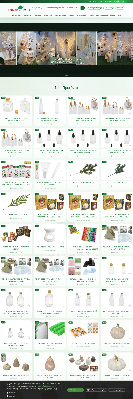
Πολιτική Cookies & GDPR (47, 386)
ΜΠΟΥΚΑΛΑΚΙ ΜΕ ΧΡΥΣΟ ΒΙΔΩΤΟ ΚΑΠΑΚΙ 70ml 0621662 (16, 120)
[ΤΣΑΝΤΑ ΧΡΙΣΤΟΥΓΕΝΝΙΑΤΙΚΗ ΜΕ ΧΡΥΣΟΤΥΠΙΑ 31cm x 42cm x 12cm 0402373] (117, 202)
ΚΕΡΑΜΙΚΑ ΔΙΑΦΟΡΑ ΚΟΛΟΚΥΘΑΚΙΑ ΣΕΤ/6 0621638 (83, 376)
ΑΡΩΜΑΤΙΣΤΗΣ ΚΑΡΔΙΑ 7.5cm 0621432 (50, 247)
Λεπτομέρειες (15, 113)
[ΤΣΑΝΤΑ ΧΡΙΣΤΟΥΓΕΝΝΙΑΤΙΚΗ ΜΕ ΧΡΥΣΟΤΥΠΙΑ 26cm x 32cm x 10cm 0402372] (83, 202)
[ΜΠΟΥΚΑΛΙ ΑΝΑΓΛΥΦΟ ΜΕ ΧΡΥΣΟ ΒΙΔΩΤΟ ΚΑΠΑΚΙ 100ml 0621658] (16, 298)
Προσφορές (27, 15)
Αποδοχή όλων (76, 390)
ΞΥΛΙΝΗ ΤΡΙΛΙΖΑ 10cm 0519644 (83, 343)
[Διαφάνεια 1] (66, 75)
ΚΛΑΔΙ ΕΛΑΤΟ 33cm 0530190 (16, 215)
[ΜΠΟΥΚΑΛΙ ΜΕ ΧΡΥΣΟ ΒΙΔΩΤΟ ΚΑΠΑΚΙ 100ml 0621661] (117, 298)
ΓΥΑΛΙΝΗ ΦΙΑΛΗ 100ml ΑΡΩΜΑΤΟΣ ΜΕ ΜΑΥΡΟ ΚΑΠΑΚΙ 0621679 (117, 152)
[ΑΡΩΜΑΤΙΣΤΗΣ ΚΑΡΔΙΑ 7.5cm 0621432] (50, 234)
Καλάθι (121, 8)
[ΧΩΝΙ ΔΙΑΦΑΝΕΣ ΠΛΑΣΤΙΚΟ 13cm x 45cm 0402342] (50, 170)
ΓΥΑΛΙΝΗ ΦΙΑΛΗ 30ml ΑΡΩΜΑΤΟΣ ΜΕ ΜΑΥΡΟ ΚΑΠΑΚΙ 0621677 (50, 152)
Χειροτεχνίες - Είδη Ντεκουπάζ (55, 15)
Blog (119, 15)
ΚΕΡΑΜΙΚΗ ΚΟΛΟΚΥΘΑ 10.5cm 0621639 (117, 375)
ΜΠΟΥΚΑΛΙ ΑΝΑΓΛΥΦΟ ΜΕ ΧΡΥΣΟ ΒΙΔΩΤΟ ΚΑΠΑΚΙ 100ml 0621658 (16, 312)
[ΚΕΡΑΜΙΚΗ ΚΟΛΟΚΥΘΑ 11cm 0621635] (117, 330)
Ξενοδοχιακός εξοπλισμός (99, 15)
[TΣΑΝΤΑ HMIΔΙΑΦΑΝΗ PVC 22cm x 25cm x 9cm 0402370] (83, 106)
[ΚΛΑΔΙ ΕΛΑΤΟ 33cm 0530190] (16, 202)
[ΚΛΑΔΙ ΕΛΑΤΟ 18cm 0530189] (117, 170)
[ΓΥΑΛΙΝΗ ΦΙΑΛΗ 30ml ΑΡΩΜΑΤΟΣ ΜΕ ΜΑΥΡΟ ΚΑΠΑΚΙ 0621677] (50, 138)
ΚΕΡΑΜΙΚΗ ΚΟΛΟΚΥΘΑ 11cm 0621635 (117, 343)
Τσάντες (72, 15)
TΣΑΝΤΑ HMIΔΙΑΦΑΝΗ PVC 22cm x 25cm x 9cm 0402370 (83, 120)
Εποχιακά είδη (82, 15)
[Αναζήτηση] (83, 8)
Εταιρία (91, 1)
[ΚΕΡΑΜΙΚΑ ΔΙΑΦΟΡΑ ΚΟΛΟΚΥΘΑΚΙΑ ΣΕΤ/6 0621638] (83, 362)
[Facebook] (33, 7)
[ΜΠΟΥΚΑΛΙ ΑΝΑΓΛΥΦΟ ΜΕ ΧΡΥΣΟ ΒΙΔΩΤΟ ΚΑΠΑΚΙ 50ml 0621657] (117, 266)
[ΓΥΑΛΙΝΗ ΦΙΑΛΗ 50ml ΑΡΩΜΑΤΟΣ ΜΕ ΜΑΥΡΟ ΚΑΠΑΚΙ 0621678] (83, 138)
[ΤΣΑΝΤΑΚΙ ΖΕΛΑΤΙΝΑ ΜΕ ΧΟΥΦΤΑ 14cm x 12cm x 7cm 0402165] (117, 234)
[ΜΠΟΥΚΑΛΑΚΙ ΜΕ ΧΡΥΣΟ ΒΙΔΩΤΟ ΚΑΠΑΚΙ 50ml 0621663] (16, 330)
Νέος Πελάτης (95, 8)
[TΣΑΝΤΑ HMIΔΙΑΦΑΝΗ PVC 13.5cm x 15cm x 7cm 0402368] (16, 138)
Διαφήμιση (12, 396)
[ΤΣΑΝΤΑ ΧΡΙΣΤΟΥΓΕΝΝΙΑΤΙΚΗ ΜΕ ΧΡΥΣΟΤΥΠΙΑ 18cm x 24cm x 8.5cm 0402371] (50, 202)
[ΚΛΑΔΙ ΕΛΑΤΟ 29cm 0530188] (83, 170)
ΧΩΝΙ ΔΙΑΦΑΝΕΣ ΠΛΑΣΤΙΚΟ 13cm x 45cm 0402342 (49, 184)
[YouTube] (39, 7)
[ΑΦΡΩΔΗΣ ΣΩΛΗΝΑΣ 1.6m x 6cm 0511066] (50, 330)
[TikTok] (41, 7)
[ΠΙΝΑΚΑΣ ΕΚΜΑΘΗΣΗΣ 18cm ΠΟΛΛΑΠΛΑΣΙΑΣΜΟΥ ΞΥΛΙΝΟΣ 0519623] (83, 234)
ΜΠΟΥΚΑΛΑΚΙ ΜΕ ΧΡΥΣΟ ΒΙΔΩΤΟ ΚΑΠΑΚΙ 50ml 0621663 (16, 344)
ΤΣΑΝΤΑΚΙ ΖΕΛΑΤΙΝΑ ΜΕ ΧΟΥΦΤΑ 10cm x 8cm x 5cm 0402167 (49, 280)
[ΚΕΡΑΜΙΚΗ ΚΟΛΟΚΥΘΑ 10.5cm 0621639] (117, 362)
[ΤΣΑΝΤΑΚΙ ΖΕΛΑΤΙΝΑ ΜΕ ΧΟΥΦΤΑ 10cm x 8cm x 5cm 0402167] (50, 266)
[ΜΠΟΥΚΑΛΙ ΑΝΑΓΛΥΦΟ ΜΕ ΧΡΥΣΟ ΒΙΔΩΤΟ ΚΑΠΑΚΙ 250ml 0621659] (50, 298)
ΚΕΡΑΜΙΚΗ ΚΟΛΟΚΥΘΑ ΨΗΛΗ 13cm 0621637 (50, 376)
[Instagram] (36, 7)
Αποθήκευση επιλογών (97, 390)
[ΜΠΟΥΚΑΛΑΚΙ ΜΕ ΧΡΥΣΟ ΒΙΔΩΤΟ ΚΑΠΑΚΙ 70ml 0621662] (16, 106)
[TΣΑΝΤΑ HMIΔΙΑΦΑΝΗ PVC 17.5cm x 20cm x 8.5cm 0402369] (117, 106)
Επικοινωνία (99, 1)
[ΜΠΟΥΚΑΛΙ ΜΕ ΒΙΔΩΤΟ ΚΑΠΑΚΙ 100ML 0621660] (83, 298)
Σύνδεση (109, 8)
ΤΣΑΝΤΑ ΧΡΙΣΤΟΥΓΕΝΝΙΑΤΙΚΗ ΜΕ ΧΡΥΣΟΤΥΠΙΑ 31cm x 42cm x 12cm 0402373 (117, 216)
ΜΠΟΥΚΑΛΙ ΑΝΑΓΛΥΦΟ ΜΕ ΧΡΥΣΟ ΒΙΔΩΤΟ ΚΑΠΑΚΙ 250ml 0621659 (49, 312)
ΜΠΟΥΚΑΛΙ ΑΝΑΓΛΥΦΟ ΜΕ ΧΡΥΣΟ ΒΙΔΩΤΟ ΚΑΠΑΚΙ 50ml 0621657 (117, 280)
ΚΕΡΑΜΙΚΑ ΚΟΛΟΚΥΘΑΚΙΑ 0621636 (16, 375)
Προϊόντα (37, 15)
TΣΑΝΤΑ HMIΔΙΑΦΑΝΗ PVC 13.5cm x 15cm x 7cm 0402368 (16, 152)
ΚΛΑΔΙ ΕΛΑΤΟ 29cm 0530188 (83, 183)
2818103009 (111, 1)
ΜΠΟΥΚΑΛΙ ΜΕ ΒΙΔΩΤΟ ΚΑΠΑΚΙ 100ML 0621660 (83, 312)
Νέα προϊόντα (17, 15)
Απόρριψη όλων (118, 390)
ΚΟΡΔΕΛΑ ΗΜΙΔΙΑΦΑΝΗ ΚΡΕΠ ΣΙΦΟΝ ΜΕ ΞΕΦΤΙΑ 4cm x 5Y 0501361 (83, 280)
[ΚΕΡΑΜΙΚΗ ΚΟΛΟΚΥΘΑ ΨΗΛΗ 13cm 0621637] (50, 362)
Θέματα (113, 15)
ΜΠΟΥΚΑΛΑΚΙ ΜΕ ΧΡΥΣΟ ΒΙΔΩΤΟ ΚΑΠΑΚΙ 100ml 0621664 (49, 120)
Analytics (12, 393)
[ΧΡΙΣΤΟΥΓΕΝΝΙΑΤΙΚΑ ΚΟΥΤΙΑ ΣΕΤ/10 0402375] (16, 234)
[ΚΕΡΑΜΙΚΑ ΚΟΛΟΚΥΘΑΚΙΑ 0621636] (16, 362)
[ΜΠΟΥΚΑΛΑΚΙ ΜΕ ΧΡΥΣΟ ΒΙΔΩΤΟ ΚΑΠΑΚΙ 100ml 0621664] (50, 106)
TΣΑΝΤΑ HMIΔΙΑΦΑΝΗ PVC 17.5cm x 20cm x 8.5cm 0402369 (117, 120)
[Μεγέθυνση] (29, 113)
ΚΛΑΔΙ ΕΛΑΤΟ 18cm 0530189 (117, 183)
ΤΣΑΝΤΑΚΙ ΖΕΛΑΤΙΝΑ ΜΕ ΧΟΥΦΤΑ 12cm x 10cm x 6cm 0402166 (16, 280)
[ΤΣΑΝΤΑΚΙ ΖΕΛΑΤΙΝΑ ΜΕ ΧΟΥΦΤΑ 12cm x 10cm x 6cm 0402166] (16, 266)
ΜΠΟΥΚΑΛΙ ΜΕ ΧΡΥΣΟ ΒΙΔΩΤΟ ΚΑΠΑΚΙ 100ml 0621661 (117, 312)
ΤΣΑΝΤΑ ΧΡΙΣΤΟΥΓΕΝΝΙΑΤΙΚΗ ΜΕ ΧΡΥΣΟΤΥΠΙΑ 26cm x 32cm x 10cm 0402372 (83, 216)
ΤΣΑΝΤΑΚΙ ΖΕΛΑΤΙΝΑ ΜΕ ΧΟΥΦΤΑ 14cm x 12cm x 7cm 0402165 (117, 248)
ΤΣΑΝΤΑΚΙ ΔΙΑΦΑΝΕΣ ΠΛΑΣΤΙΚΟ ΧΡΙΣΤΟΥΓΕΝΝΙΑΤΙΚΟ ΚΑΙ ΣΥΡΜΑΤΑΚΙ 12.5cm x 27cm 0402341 (16, 184)
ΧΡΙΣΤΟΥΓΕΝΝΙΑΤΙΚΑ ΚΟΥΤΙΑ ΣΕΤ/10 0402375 (16, 248)
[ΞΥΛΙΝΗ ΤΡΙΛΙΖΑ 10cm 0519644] (83, 330)
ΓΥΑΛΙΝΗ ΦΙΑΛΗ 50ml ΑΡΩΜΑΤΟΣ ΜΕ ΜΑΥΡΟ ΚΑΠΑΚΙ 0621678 (83, 152)
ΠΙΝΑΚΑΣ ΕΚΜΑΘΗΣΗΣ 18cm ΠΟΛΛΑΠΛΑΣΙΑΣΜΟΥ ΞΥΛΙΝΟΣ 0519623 (83, 248)
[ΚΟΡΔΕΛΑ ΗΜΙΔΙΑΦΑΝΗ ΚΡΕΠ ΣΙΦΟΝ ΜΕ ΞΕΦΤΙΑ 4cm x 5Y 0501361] (83, 266)
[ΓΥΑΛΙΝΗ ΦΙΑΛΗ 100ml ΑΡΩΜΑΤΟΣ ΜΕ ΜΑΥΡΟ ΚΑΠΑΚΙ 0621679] (117, 138)
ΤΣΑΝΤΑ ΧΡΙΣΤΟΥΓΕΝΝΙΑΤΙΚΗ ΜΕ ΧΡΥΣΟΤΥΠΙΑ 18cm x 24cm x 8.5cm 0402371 (49, 216)
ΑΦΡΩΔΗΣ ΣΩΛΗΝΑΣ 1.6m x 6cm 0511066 (50, 344)
